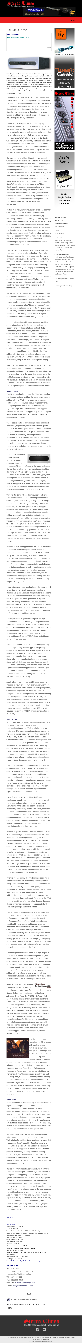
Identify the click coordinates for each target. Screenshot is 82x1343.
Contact (46, 1339)
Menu (73, 20)
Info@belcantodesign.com (23, 1286)
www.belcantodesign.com (25, 1283)
